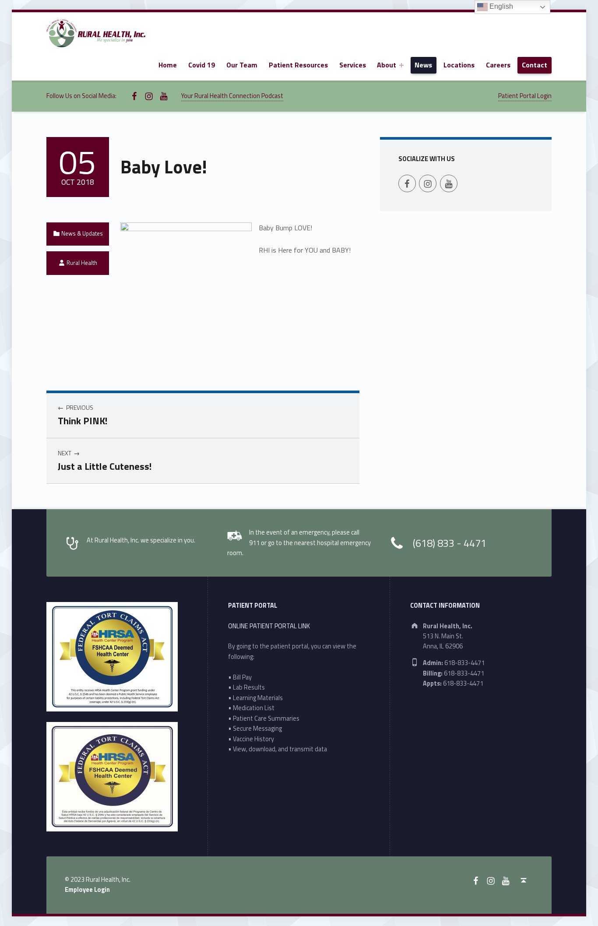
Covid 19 (201, 65)
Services (352, 65)
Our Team (241, 65)
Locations (459, 65)
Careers (498, 65)
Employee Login (87, 889)
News (423, 65)
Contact (534, 65)
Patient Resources (298, 65)
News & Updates (82, 233)
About (386, 65)
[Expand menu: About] (401, 65)
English (500, 6)
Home (167, 65)
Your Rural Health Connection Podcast (232, 96)
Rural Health (82, 262)
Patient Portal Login (525, 96)
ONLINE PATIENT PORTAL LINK (269, 626)
